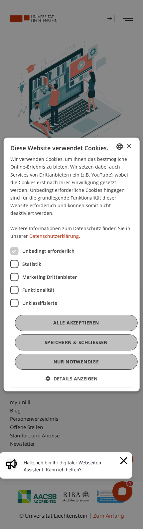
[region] (70, 466)
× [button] (128, 146)
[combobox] (119, 146)
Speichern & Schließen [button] (76, 342)
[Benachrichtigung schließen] (124, 461)
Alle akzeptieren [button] (76, 322)
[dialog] (72, 264)
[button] (71, 378)
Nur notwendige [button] (76, 361)
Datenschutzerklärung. (54, 236)
